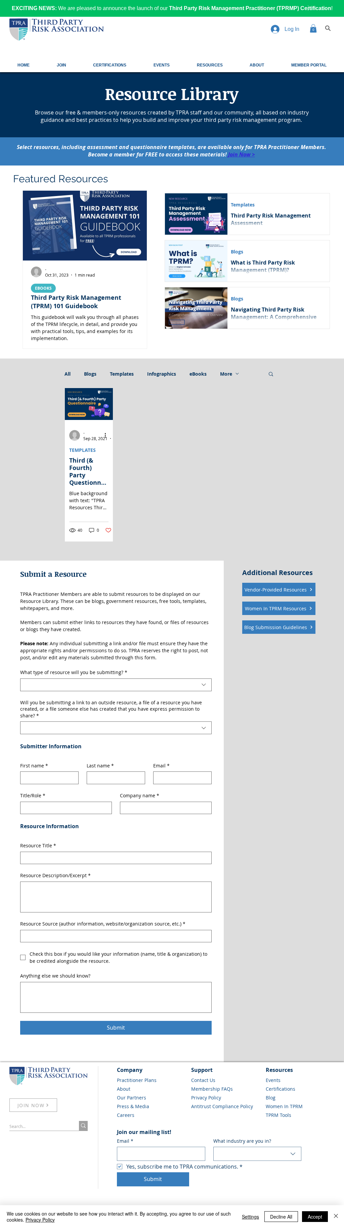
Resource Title (38, 845)
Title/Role (32, 795)
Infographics (161, 374)
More (226, 374)
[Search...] (83, 1126)
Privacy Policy (40, 1219)
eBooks (198, 374)
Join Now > (241, 154)
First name (34, 765)
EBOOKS (43, 288)
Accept (315, 1216)
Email (161, 765)
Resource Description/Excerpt (55, 875)
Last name (100, 765)
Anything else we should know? (55, 976)
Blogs (237, 251)
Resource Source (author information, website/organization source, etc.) (102, 923)
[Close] (336, 1217)
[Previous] (35, 8)
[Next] (309, 8)
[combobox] (116, 684)
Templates (243, 204)
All (67, 374)
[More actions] (107, 435)
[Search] (328, 28)
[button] (313, 28)
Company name (139, 795)
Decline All (281, 1216)
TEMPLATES (82, 450)
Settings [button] (250, 1216)
